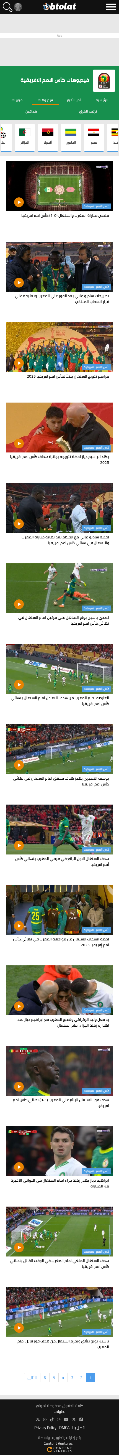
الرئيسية (102, 100)
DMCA (64, 1428)
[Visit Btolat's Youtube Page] (66, 1420)
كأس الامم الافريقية (96, 206)
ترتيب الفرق (88, 111)
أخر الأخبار (74, 100)
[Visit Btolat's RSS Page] (38, 1420)
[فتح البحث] (7, 7)
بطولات (59, 1412)
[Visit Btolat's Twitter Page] (74, 1420)
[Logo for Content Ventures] (59, 1449)
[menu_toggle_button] (111, 7)
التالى (32, 1377)
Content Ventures (58, 1443)
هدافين (31, 111)
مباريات (17, 100)
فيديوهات (45, 100)
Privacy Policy (45, 1428)
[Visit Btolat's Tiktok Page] (51, 1420)
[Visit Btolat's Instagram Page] (58, 1420)
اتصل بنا (78, 1428)
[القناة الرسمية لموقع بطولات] (44, 1420)
